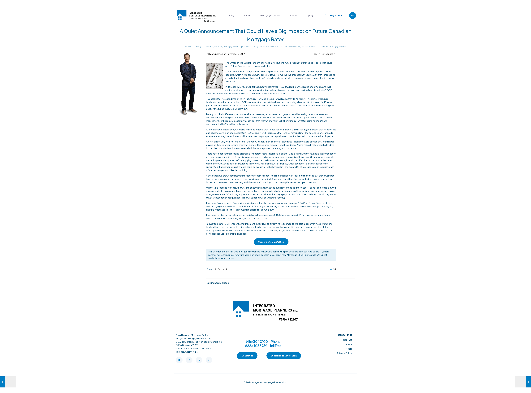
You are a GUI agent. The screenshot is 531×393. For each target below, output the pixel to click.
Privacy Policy (344, 353)
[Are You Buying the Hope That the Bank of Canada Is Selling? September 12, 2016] (8, 381)
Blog (198, 46)
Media (349, 348)
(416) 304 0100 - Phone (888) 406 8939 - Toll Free (263, 343)
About (348, 344)
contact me (267, 254)
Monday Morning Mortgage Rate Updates (227, 46)
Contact (347, 339)
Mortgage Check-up (297, 254)
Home (187, 46)
